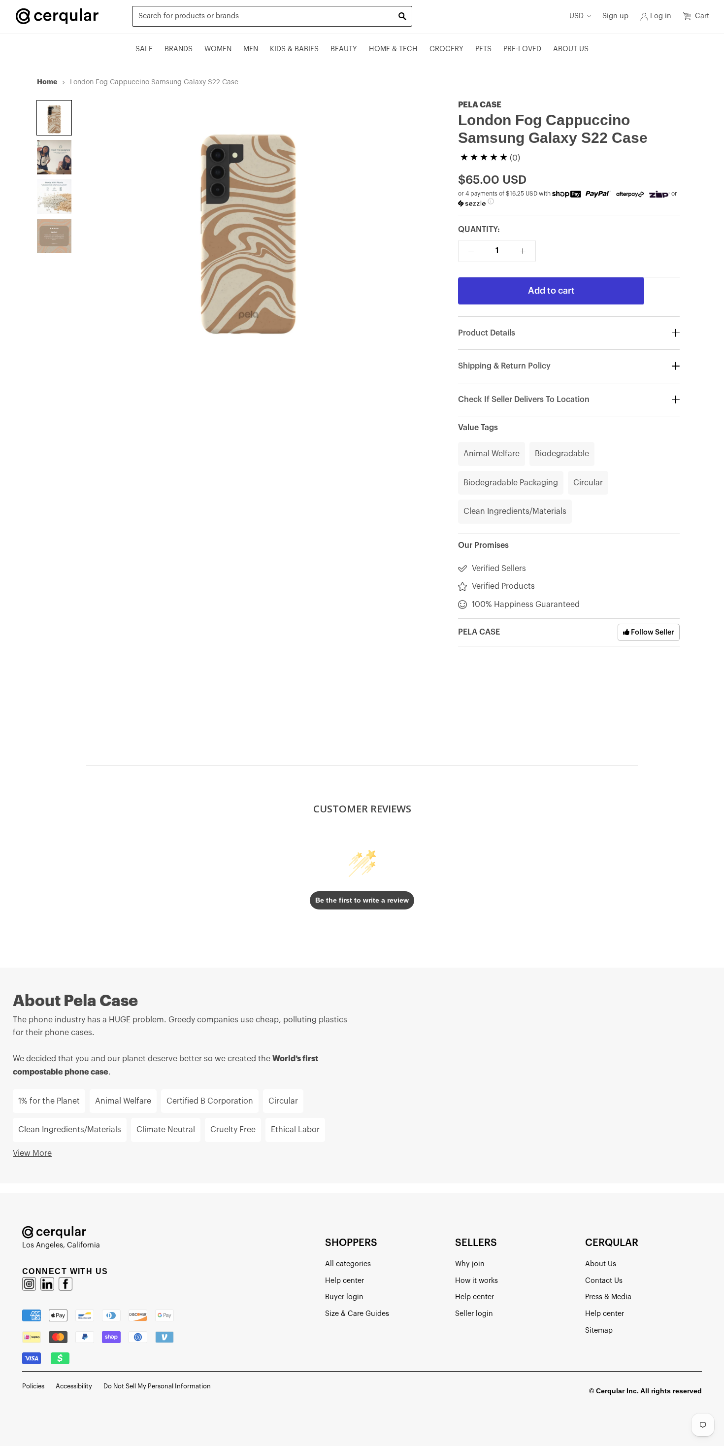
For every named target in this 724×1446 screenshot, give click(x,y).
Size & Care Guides (357, 1313)
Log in (660, 16)
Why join (470, 1264)
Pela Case (479, 105)
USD (576, 16)
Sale (144, 49)
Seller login (474, 1313)
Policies (33, 1386)
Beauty (343, 49)
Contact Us (604, 1280)
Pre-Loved (522, 49)
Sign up (615, 16)
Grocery (446, 49)
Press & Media (608, 1297)
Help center (344, 1280)
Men (250, 49)
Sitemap (599, 1330)
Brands (179, 49)
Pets (483, 49)
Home (47, 81)
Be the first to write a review (362, 900)
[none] (54, 117)
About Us (571, 49)
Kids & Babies (294, 49)
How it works (476, 1280)
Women (217, 49)
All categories (348, 1264)
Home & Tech (393, 49)
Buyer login (344, 1297)
